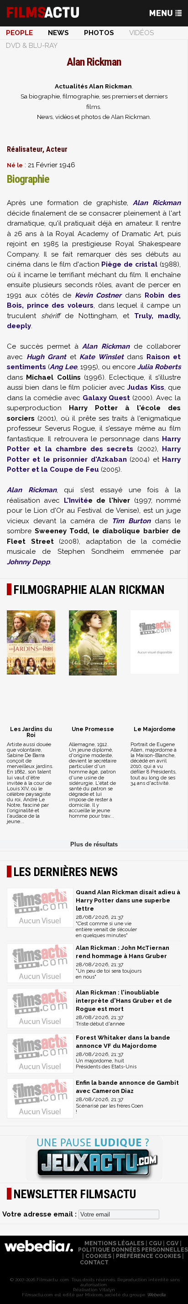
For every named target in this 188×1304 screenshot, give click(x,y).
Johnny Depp (28, 562)
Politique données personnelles (133, 1250)
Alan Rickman (157, 203)
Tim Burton (131, 521)
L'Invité (76, 500)
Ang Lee (63, 367)
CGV (172, 1243)
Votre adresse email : (40, 1214)
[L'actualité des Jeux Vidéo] (94, 1159)
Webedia (156, 1294)
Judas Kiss (145, 387)
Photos (99, 33)
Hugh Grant (46, 357)
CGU (155, 1243)
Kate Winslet (101, 357)
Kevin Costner (98, 295)
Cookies (98, 1256)
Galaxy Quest (107, 398)
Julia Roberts (159, 367)
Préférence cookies (148, 1256)
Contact (94, 1262)
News (58, 33)
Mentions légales (114, 1243)
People (19, 33)
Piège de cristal (129, 264)
